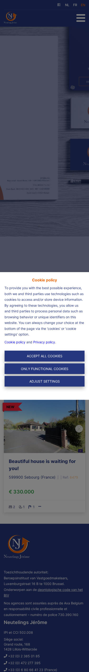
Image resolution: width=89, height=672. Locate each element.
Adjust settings (44, 381)
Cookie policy (15, 342)
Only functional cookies (44, 369)
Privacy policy (44, 342)
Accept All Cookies (44, 356)
